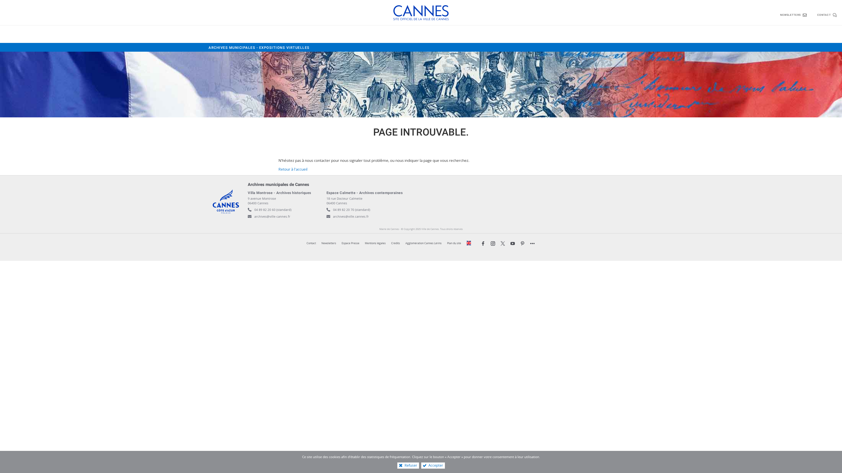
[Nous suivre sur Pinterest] (522, 243)
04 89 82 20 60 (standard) (272, 210)
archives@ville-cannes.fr (272, 216)
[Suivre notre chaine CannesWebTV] (512, 243)
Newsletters (328, 243)
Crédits (395, 243)
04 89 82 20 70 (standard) (351, 210)
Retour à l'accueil (292, 169)
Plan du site (454, 243)
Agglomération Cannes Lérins (423, 243)
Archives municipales (259, 47)
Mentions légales (375, 243)
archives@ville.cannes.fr (351, 216)
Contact (311, 243)
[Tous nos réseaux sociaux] (532, 243)
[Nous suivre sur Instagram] (493, 243)
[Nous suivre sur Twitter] (502, 243)
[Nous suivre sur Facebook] (483, 243)
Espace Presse (350, 243)
